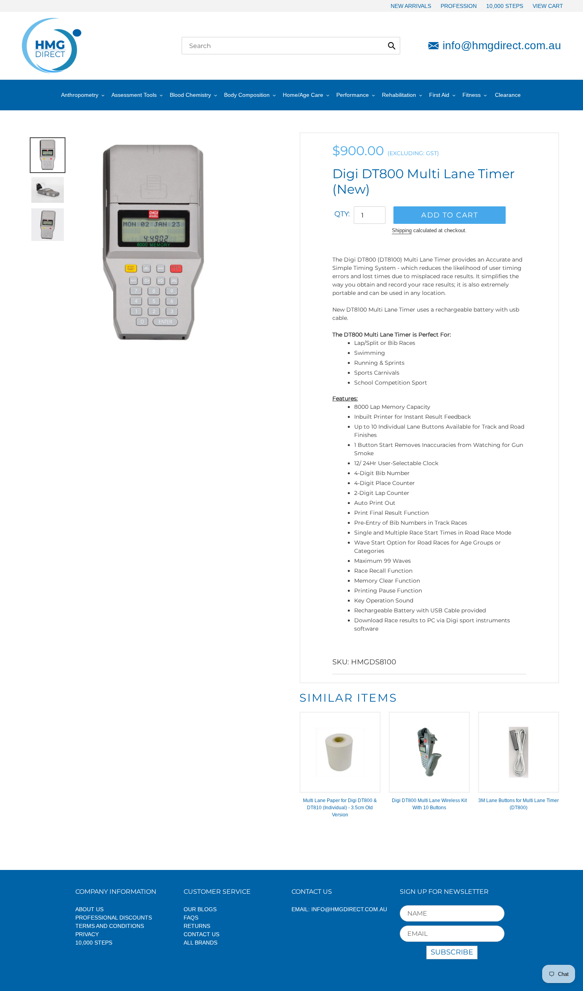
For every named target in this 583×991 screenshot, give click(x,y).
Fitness (471, 95)
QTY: (342, 214)
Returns (197, 926)
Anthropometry (79, 95)
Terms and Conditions (109, 926)
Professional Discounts (113, 917)
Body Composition (247, 95)
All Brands (200, 942)
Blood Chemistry (190, 95)
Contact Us (201, 934)
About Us (89, 909)
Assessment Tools (134, 95)
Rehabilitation (399, 95)
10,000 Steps (93, 942)
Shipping (402, 230)
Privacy (87, 934)
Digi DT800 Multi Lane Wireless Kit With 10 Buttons (429, 804)
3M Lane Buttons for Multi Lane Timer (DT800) (518, 804)
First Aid (439, 95)
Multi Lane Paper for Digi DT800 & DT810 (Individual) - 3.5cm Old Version (340, 808)
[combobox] (291, 45)
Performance (352, 95)
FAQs (191, 917)
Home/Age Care (303, 95)
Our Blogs (200, 909)
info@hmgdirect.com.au (502, 45)
